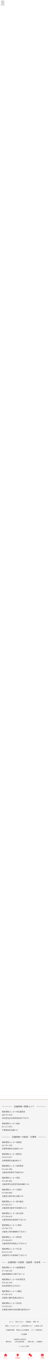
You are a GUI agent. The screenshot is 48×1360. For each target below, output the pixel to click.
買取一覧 (36, 1322)
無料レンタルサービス (12, 1326)
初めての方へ (19, 1322)
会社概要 (24, 1334)
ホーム (11, 1322)
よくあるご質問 (24, 1346)
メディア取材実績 (36, 1330)
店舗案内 (28, 1322)
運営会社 (8, 1341)
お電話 (42, 1358)
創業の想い (31, 1341)
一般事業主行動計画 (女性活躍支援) (19, 1341)
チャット (30, 1358)
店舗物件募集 (10, 1330)
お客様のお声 (38, 1326)
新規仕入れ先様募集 (22, 1330)
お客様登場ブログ (27, 1326)
